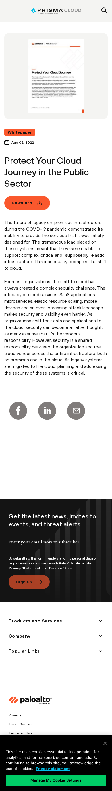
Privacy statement (53, 768)
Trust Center (20, 724)
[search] (104, 11)
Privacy (15, 715)
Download (22, 202)
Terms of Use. (60, 568)
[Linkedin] (47, 411)
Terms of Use (21, 733)
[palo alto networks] (56, 10)
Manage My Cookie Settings (55, 780)
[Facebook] (18, 411)
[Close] (105, 743)
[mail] (76, 411)
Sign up (24, 582)
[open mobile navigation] (7, 11)
